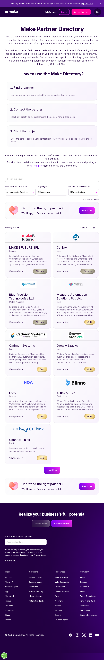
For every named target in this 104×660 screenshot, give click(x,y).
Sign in (64, 12)
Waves (8, 620)
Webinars (59, 601)
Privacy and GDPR (87, 601)
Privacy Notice (40, 555)
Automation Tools (36, 601)
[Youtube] (97, 635)
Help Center (60, 587)
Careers (83, 582)
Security (58, 615)
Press (82, 591)
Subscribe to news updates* (18, 536)
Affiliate (58, 605)
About (82, 577)
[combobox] (6, 192)
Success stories (35, 582)
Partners (58, 610)
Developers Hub (62, 591)
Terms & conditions (88, 596)
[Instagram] (77, 635)
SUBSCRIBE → (11, 561)
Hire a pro (36, 165)
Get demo (9, 605)
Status (7, 615)
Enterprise (9, 610)
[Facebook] (71, 635)
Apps (7, 591)
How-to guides (35, 577)
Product (8, 577)
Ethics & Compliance (88, 615)
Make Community (62, 582)
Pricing (8, 601)
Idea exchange (35, 596)
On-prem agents (61, 620)
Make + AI (9, 582)
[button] (94, 228)
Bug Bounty (85, 610)
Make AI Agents (11, 587)
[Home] (11, 12)
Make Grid (9, 596)
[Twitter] (84, 635)
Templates (33, 587)
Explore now (87, 3)
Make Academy (61, 577)
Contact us (84, 587)
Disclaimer (84, 605)
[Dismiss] (100, 3)
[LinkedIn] (90, 635)
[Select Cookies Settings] (4, 655)
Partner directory (36, 591)
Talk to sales (51, 12)
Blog (57, 596)
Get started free (81, 12)
